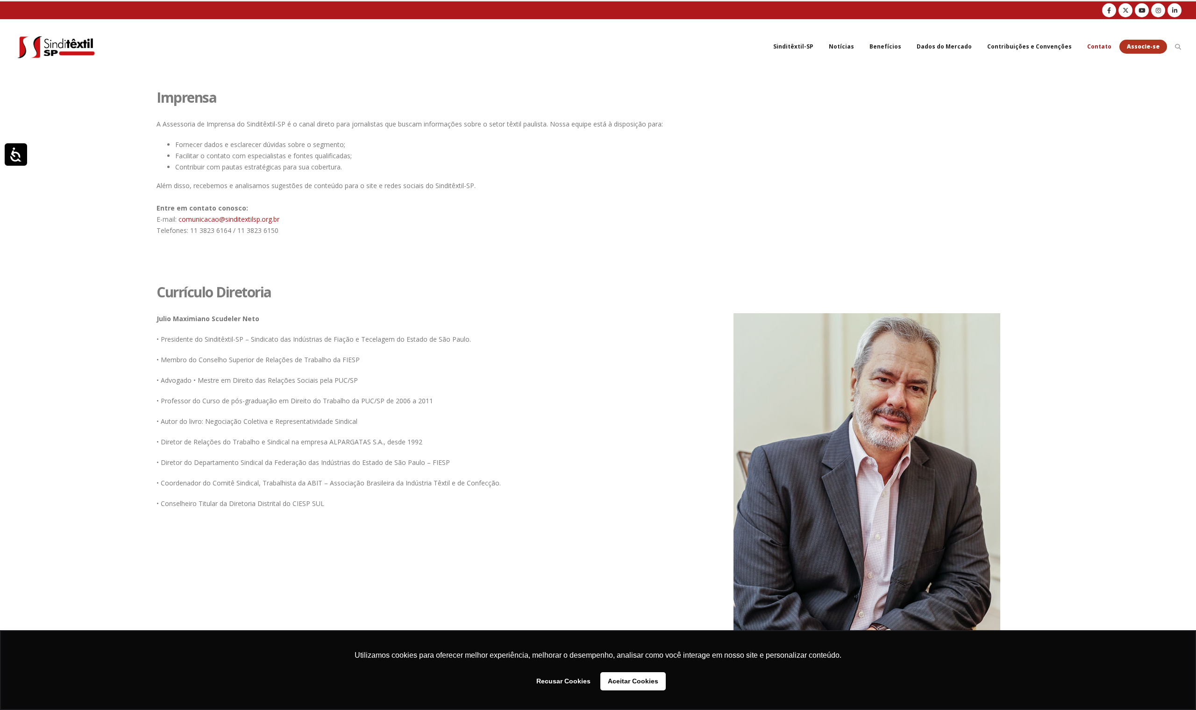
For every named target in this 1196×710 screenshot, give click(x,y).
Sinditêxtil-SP (793, 46)
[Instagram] (1158, 10)
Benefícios (885, 46)
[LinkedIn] (1175, 10)
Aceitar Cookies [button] (633, 681)
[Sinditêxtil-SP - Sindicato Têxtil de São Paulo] (56, 47)
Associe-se (1143, 46)
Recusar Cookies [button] (563, 681)
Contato (1099, 46)
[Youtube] (1142, 10)
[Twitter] (1125, 10)
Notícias (841, 46)
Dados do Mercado (944, 46)
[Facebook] (1109, 10)
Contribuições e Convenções (1029, 46)
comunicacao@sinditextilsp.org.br (228, 219)
